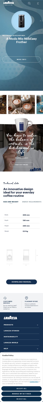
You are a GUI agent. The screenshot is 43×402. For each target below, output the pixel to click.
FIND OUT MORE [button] (21, 164)
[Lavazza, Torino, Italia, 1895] (8, 3)
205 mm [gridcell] (26, 215)
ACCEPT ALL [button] (21, 388)
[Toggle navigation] (38, 3)
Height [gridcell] (7, 225)
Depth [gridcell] (6, 220)
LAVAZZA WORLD (11, 342)
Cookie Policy (34, 381)
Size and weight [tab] (10, 202)
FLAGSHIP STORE (31, 301)
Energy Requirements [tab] (31, 202)
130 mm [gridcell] (26, 220)
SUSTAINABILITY (11, 336)
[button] (29, 3)
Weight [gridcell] (7, 231)
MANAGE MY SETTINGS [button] (21, 393)
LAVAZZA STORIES (11, 330)
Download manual (21, 282)
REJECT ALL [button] (21, 399)
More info (21, 59)
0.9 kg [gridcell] (25, 231)
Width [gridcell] (6, 215)
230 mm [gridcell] (26, 226)
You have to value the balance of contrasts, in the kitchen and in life (21, 144)
